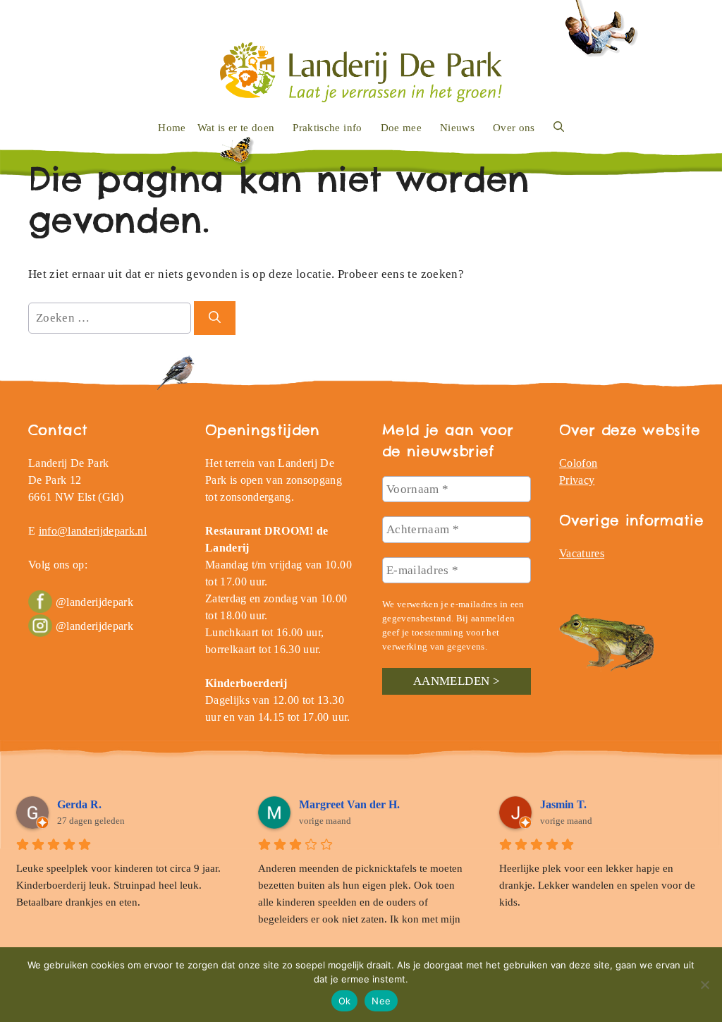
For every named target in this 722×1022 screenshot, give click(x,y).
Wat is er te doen (236, 127)
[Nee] (704, 985)
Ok (344, 1000)
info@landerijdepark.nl (93, 531)
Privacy (576, 480)
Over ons (514, 127)
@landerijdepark (94, 602)
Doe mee (401, 127)
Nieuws (457, 127)
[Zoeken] (214, 318)
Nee (381, 1000)
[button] (559, 128)
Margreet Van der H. (349, 804)
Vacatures (581, 553)
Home (171, 127)
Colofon (578, 463)
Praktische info (327, 127)
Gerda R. (79, 804)
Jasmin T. (563, 804)
